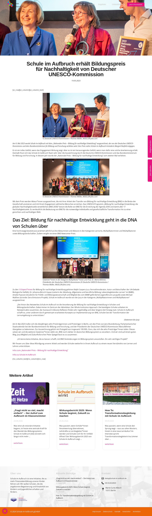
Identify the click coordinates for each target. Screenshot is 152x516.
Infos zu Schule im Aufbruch (24, 354)
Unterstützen (117, 4)
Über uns (78, 4)
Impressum (96, 511)
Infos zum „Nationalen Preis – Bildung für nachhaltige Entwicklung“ (41, 350)
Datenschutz (107, 511)
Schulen (91, 4)
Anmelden (137, 511)
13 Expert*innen (25, 289)
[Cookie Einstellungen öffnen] (5, 513)
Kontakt (117, 511)
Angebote (102, 4)
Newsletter (127, 511)
